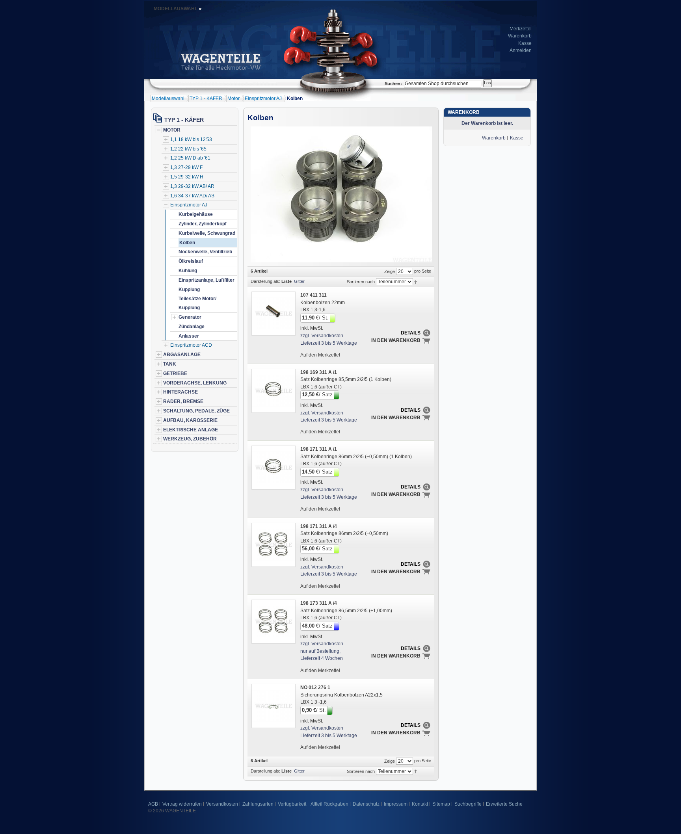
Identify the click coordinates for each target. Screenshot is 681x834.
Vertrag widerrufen (182, 804)
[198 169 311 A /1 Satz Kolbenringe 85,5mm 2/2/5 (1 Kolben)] (273, 390)
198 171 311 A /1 (318, 449)
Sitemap (441, 804)
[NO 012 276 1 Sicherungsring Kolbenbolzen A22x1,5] (273, 705)
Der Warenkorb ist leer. (487, 123)
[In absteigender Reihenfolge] (415, 281)
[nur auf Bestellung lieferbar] (337, 625)
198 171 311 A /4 (318, 526)
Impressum (395, 804)
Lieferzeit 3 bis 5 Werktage (328, 343)
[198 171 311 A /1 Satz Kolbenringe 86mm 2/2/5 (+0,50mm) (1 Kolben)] (273, 467)
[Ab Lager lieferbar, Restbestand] (333, 317)
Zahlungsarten (258, 804)
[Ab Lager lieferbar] (337, 394)
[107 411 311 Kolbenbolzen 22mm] (273, 313)
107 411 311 (313, 295)
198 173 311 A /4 (318, 603)
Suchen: (393, 83)
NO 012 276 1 (315, 687)
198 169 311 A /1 (318, 372)
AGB (153, 804)
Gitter (299, 281)
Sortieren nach (361, 281)
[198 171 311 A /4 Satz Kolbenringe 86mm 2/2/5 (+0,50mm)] (273, 544)
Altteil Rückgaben (329, 804)
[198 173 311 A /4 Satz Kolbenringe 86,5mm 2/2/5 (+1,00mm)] (273, 621)
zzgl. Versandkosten (321, 335)
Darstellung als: (265, 281)
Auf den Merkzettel (320, 355)
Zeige (389, 271)
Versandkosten (222, 804)
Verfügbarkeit (292, 804)
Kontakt (420, 804)
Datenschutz (366, 804)
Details (411, 333)
